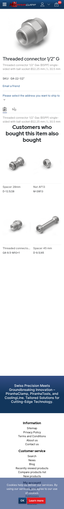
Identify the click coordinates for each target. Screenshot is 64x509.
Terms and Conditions (32, 436)
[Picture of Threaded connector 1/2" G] (32, 33)
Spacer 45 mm (42, 248)
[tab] (5, 109)
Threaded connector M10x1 (20, 248)
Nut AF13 (39, 187)
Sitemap (32, 428)
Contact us (32, 444)
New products (32, 476)
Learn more (36, 500)
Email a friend (11, 86)
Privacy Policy (32, 432)
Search (32, 456)
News (32, 460)
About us (32, 440)
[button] (4, 4)
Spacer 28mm (11, 187)
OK (22, 500)
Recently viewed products (32, 468)
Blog (32, 464)
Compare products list (32, 472)
